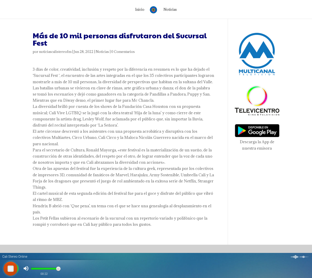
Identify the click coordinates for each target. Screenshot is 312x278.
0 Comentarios (123, 51)
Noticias (170, 10)
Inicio (139, 10)
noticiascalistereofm (55, 51)
